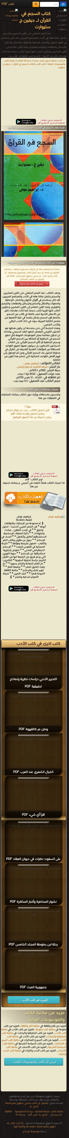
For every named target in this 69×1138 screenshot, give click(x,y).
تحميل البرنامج (20, 417)
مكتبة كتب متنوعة (45, 1029)
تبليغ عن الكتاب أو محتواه (31, 284)
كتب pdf (32, 1115)
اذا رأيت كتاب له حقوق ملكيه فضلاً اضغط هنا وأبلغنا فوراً (31, 1125)
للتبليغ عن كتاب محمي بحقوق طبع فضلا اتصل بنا (26, 1105)
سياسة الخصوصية (24, 1111)
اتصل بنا (42, 1115)
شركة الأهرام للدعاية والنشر (32, 367)
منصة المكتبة (42, 1111)
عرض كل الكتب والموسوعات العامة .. (33, 1061)
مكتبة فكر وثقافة (30, 1026)
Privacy (20, 1115)
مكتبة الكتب (56, 1111)
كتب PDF (8, 4)
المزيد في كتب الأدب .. (33, 1000)
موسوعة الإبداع (31, 1131)
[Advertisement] (33, 95)
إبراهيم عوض (31, 363)
